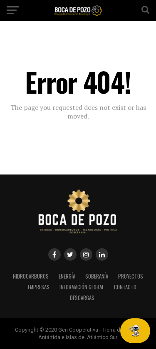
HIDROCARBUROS (31, 276)
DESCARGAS (82, 298)
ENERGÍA (67, 276)
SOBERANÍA (96, 276)
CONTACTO (125, 287)
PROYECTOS (130, 276)
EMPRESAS (39, 287)
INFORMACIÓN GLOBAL (81, 287)
